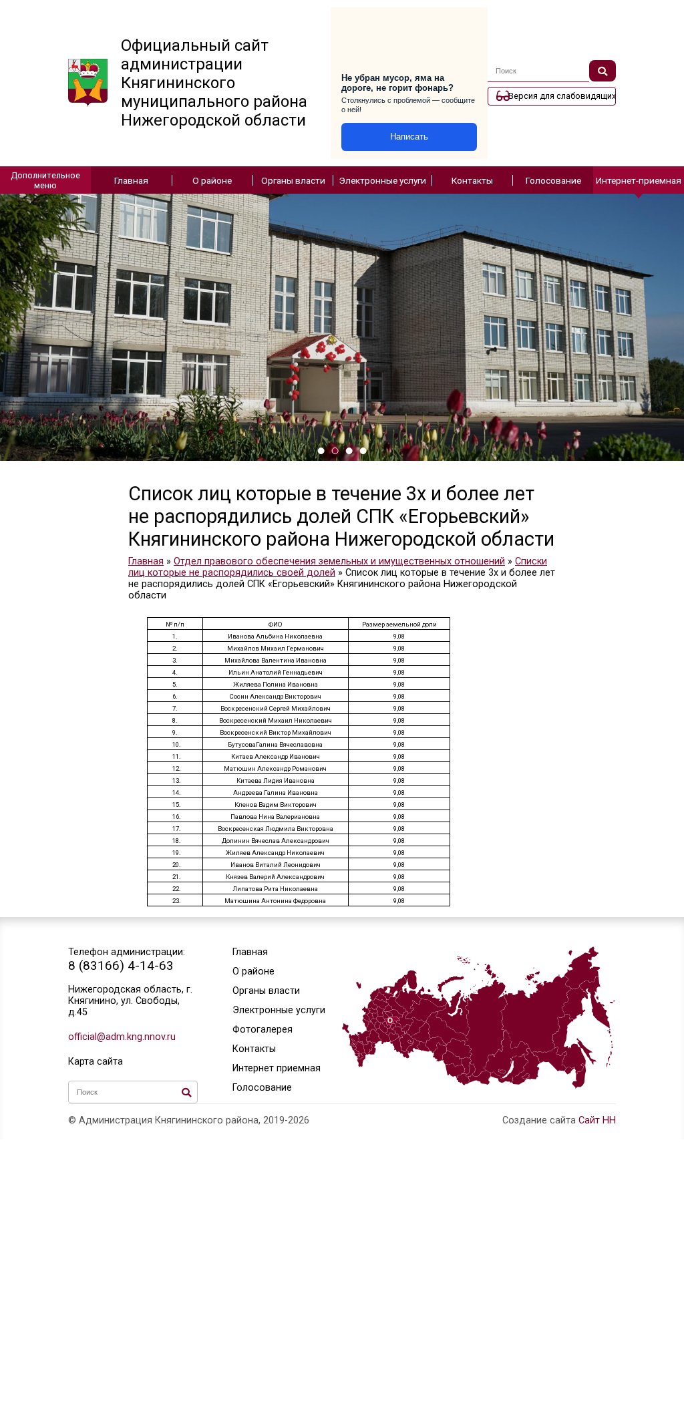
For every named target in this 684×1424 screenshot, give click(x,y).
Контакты (472, 180)
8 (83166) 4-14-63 (121, 965)
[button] (321, 451)
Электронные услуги (382, 180)
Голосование (553, 180)
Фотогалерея (262, 1029)
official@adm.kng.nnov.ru (122, 1037)
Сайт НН (597, 1120)
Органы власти (293, 180)
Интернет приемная (276, 1068)
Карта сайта (95, 1061)
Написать (409, 137)
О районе (212, 180)
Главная (131, 180)
